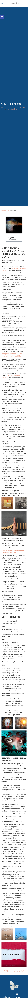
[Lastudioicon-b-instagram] (14, 994)
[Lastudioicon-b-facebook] (11, 994)
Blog (8, 210)
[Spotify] (17, 994)
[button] (2, 17)
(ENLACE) (20, 356)
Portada (3, 210)
